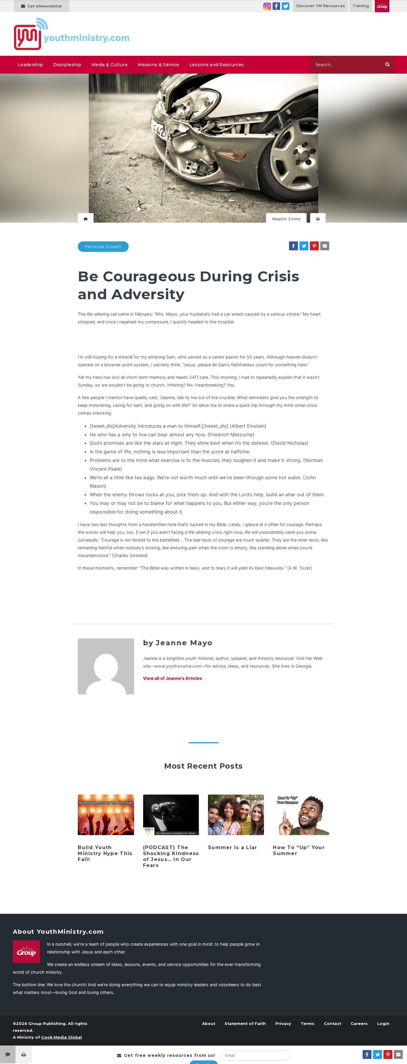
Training (360, 6)
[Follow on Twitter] (285, 6)
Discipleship (67, 64)
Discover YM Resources (320, 6)
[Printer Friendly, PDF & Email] (318, 219)
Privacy (283, 1023)
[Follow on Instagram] (267, 6)
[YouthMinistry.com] (72, 34)
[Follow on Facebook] (276, 6)
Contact (332, 1023)
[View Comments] (7, 1054)
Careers (359, 1023)
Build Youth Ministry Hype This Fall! (105, 853)
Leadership (30, 64)
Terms (307, 1023)
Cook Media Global (61, 1037)
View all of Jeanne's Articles (172, 678)
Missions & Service (158, 64)
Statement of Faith (245, 1023)
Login (383, 1023)
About (208, 1023)
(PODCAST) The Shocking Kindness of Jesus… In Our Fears (171, 856)
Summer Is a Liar (232, 847)
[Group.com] (382, 6)
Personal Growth (103, 246)
